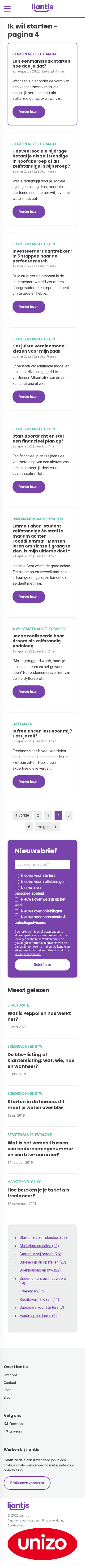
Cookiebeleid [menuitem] (16, 1525)
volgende (46, 827)
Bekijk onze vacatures (27, 1483)
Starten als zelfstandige (35, 54)
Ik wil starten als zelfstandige (39, 629)
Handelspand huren (38, 1315)
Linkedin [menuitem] (15, 1431)
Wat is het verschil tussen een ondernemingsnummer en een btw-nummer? (40, 1149)
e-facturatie (19, 1005)
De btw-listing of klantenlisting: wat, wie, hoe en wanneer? (41, 1060)
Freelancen (22, 724)
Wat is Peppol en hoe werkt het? (39, 1016)
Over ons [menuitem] (10, 1375)
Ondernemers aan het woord (38, 519)
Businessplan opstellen (34, 244)
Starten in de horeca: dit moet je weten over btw (36, 1105)
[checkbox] (42, 899)
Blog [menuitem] (7, 1398)
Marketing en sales (24, 1182)
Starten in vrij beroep (40, 1254)
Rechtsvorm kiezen (39, 1299)
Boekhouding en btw (25, 1046)
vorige (24, 815)
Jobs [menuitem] (7, 1390)
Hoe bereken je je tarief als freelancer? (38, 1193)
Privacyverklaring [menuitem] (53, 1520)
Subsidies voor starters (42, 1307)
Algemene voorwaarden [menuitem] (23, 1520)
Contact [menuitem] (10, 1383)
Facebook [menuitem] (16, 1424)
